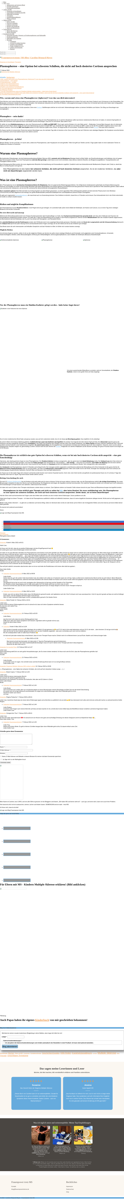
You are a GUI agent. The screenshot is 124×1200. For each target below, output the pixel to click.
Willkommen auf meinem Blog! (16, 5)
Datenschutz (70, 1189)
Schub (96, 127)
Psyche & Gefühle (12, 23)
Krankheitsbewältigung (13, 17)
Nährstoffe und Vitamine (14, 38)
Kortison (39, 107)
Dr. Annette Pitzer (11, 647)
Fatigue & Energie (12, 25)
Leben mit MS (7, 9)
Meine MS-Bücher (12, 31)
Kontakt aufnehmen (12, 6)
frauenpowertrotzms (16, 573)
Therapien (10, 15)
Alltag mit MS (7, 20)
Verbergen (10, 77)
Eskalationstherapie (35, 1053)
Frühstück (13, 41)
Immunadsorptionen (21, 195)
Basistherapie (4, 1053)
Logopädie (95, 1053)
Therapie (2, 533)
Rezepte (9, 40)
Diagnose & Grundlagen (14, 11)
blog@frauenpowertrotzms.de (20, 1189)
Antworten (3, 542)
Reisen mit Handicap (13, 26)
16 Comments (4, 534)
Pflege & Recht (11, 18)
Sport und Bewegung (13, 28)
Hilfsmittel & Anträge (13, 14)
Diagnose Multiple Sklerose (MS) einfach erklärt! (20, 666)
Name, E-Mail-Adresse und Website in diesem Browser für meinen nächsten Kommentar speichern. (31, 756)
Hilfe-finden (65, 1053)
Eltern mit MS (11, 22)
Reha (118, 1053)
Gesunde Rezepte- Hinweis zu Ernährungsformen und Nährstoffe (26, 35)
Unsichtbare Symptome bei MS (16, 12)
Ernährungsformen (12, 37)
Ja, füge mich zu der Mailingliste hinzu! (14, 759)
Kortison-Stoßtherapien (14, 481)
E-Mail (4, 1037)
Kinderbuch (42, 1019)
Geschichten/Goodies (51, 1053)
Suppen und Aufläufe (16, 44)
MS (61, 490)
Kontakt (13, 1186)
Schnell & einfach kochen (17, 43)
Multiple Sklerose (107, 1053)
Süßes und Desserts (16, 47)
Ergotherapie (27, 1053)
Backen (12, 49)
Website (2, 753)
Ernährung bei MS (8, 34)
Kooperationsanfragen (13, 8)
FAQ (67, 1192)
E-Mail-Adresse (5, 750)
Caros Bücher (7, 29)
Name (2, 747)
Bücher (11, 1053)
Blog (4, 2)
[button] (6, 522)
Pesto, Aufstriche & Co (17, 46)
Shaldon (58, 446)
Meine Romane (11, 32)
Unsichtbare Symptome (17, 1055)
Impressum (69, 1186)
